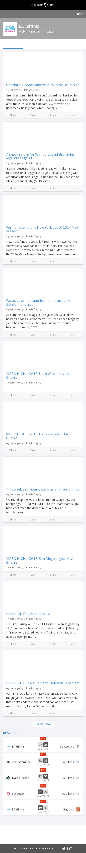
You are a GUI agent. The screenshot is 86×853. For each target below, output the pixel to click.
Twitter (49, 31)
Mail (73, 115)
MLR (43, 738)
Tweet (33, 115)
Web (22, 31)
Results (10, 732)
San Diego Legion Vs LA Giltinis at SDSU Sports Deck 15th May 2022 (43, 793)
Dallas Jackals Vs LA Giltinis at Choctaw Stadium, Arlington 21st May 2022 (43, 778)
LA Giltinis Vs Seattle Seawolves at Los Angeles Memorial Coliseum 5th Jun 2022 (43, 746)
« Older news (43, 724)
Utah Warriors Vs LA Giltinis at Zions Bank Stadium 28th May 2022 (43, 762)
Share (79, 14)
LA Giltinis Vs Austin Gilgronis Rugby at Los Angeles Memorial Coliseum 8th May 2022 (43, 809)
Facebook (35, 31)
